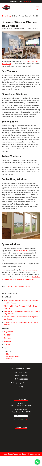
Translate (26, 419)
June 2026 (7, 338)
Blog (9, 16)
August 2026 (8, 332)
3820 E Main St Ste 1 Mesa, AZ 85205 (21, 374)
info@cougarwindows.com (22, 383)
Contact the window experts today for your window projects (21, 278)
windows (9, 358)
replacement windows (29, 270)
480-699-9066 (27, 1)
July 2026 (7, 335)
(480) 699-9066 (22, 379)
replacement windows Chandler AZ (18, 286)
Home (4, 16)
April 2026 (7, 344)
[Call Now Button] (37, 462)
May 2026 (7, 341)
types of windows (22, 250)
